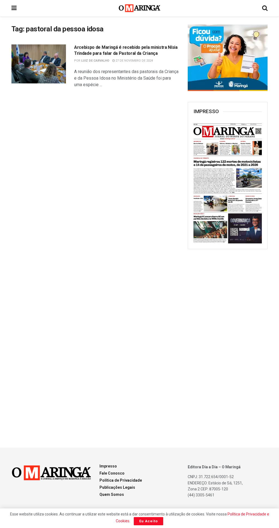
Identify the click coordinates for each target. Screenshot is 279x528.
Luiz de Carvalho (95, 60)
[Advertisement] (228, 342)
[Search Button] (265, 8)
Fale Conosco (112, 473)
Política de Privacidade (120, 480)
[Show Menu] (14, 8)
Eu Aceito (148, 521)
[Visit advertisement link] (228, 58)
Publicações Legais (117, 487)
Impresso (108, 466)
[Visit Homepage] (140, 8)
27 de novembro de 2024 (134, 60)
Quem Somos (111, 494)
